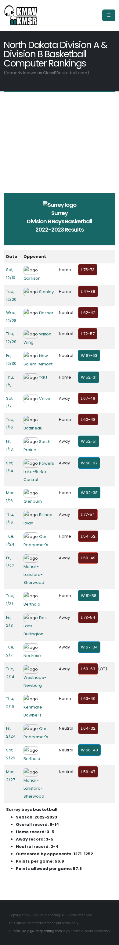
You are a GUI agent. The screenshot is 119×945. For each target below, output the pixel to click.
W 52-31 (88, 377)
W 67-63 (89, 355)
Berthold (31, 604)
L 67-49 (88, 398)
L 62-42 (88, 313)
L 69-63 (88, 669)
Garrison (32, 278)
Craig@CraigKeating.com (41, 931)
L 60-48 (88, 419)
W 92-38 (89, 493)
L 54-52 (88, 536)
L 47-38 (88, 291)
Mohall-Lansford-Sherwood (33, 574)
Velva (44, 399)
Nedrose (32, 656)
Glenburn (32, 501)
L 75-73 (88, 270)
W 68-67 (89, 463)
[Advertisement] (59, 133)
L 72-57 (88, 334)
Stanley (46, 292)
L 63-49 (88, 698)
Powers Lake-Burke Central (38, 471)
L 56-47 (88, 772)
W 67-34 (89, 647)
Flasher (46, 313)
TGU (43, 377)
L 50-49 (88, 558)
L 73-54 (88, 617)
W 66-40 (89, 750)
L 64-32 (88, 728)
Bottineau (32, 428)
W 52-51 (88, 441)
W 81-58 (88, 596)
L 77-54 (88, 514)
